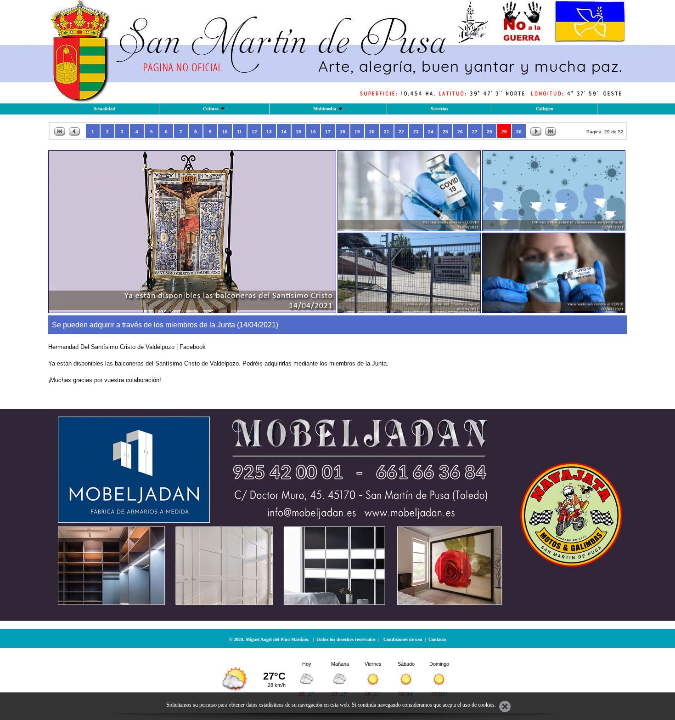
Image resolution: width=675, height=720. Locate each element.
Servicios (439, 108)
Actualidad (104, 108)
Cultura (211, 108)
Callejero (544, 108)
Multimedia (324, 108)
